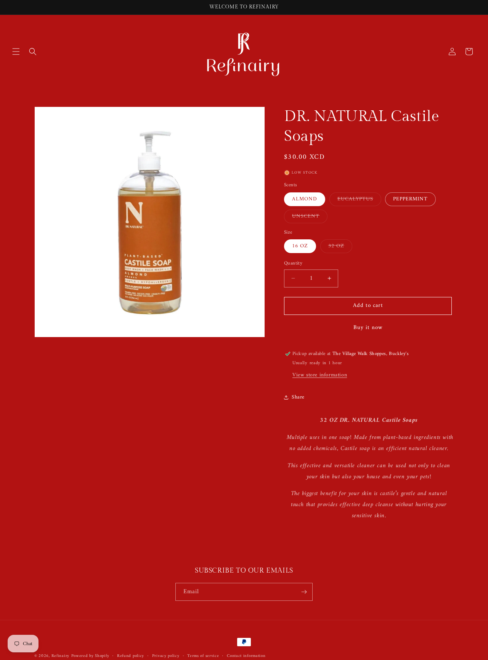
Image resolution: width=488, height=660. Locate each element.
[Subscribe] (303, 592)
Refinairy (60, 656)
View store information (319, 375)
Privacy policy (166, 655)
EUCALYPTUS (359, 200)
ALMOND (304, 199)
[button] (16, 51)
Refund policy (130, 655)
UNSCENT (309, 217)
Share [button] (298, 397)
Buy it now (368, 328)
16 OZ (300, 246)
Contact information (246, 655)
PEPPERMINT (410, 199)
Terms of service (203, 655)
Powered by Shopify (90, 656)
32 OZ (340, 247)
